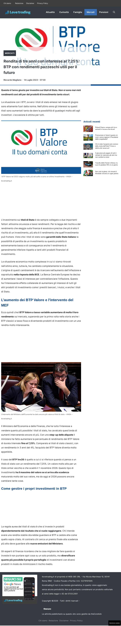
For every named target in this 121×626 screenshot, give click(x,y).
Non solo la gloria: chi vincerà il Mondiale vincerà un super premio (106, 172)
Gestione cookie (114, 623)
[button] (114, 12)
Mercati (91, 12)
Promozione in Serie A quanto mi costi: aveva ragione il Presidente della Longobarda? (106, 137)
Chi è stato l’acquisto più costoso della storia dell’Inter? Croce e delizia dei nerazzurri (106, 146)
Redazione (19, 3)
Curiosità (64, 12)
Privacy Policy (42, 3)
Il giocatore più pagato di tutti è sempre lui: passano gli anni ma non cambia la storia (106, 155)
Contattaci (85, 601)
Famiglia (77, 12)
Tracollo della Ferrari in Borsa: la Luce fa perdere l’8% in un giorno (106, 164)
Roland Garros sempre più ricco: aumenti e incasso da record (106, 128)
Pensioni (103, 12)
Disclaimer (30, 3)
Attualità (50, 12)
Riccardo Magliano (12, 80)
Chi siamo (7, 3)
